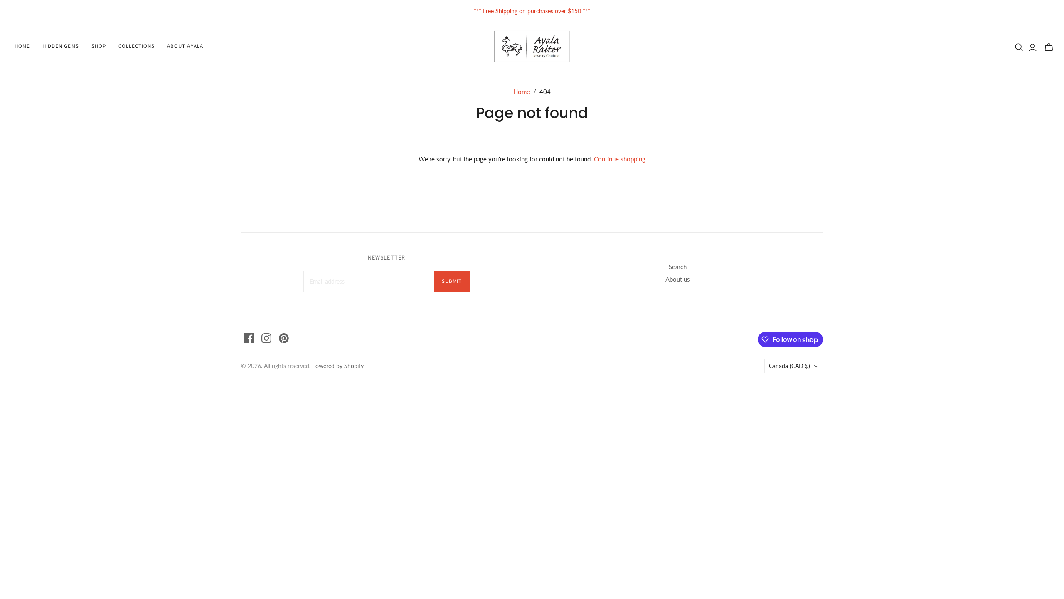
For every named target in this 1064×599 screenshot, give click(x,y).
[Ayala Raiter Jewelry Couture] (532, 46)
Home (22, 46)
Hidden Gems (60, 46)
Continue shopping (619, 159)
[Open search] (1019, 47)
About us (677, 279)
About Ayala (185, 46)
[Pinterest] (284, 338)
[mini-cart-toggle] (1049, 47)
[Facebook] (249, 338)
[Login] (1032, 47)
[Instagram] (266, 338)
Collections (136, 46)
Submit (452, 281)
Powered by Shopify (338, 365)
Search (678, 266)
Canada (789, 365)
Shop (98, 46)
